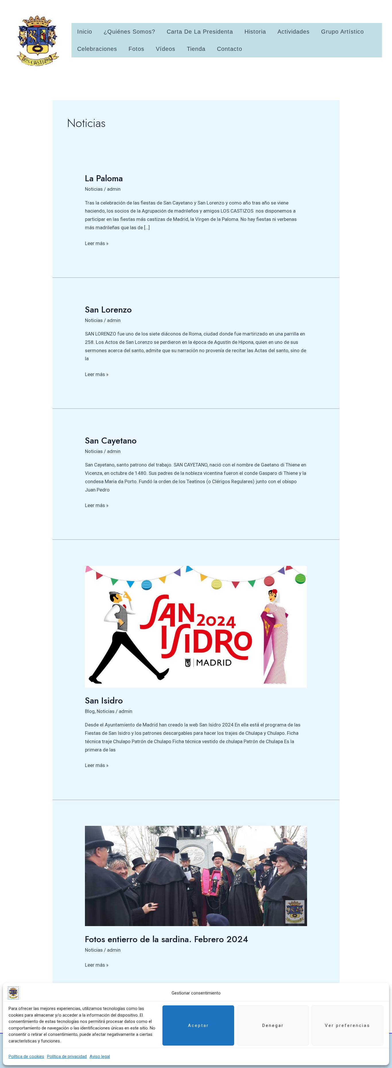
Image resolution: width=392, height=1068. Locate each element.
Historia (255, 31)
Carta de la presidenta (200, 31)
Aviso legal (100, 1056)
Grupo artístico (342, 31)
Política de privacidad (67, 1056)
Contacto (229, 49)
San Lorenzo (108, 309)
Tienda (196, 49)
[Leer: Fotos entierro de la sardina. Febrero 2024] (196, 875)
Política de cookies (26, 1056)
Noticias (94, 189)
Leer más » (96, 242)
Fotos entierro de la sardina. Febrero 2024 (166, 939)
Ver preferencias (347, 1025)
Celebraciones (97, 49)
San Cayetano (111, 440)
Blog (90, 711)
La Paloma (104, 178)
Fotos (136, 49)
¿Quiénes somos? (129, 31)
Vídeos (165, 49)
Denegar (273, 1025)
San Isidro (104, 700)
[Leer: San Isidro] (196, 626)
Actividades (293, 31)
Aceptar (198, 1025)
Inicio (84, 31)
